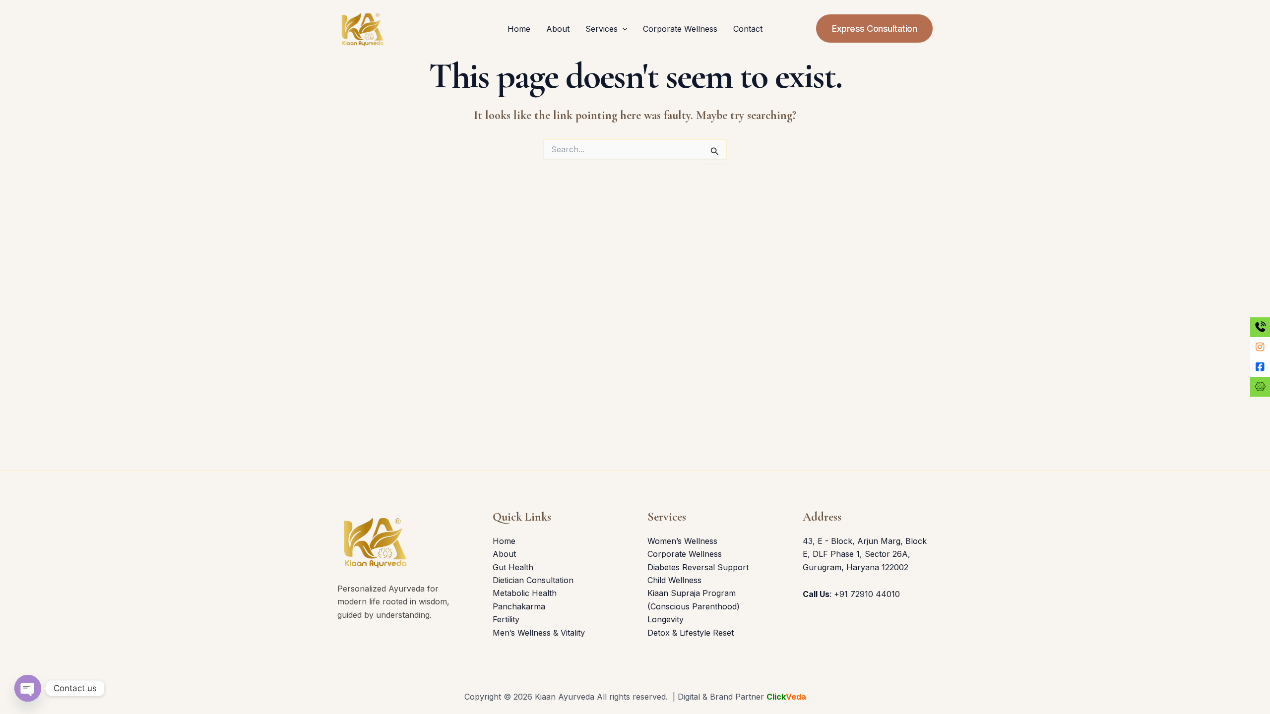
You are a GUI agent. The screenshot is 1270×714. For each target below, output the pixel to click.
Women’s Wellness (682, 541)
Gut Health (513, 567)
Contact (747, 29)
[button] (623, 29)
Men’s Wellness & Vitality (539, 633)
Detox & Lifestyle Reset (690, 633)
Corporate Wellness (680, 29)
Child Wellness (674, 580)
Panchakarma (519, 606)
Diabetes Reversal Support (698, 567)
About (558, 29)
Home (519, 29)
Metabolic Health (525, 593)
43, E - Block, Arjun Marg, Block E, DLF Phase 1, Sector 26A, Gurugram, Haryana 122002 (865, 554)
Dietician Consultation (533, 580)
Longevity (665, 619)
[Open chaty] (27, 688)
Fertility (506, 619)
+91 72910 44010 (867, 594)
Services (601, 29)
